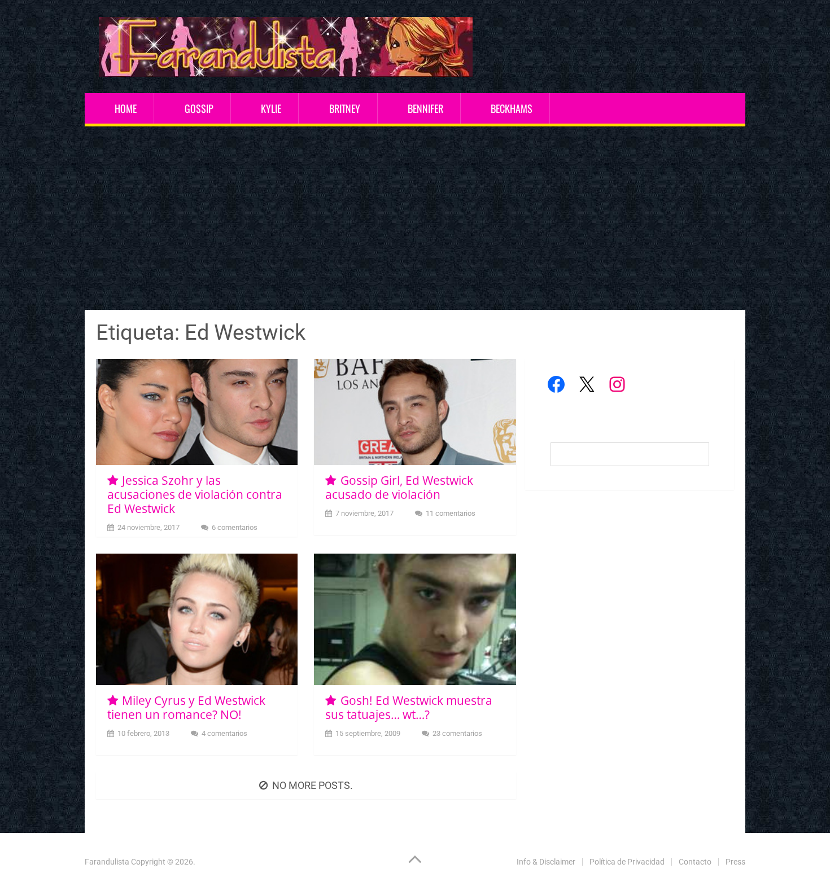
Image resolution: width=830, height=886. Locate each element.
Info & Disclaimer (546, 861)
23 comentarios (457, 733)
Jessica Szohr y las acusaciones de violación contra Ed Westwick (194, 494)
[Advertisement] (415, 220)
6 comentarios (234, 527)
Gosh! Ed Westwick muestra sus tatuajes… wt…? (408, 707)
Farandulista (107, 861)
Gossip (199, 108)
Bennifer (425, 108)
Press (735, 861)
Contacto (695, 861)
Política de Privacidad (627, 861)
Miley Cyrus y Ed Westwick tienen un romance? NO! (186, 707)
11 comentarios (450, 513)
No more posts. (312, 785)
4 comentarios (224, 733)
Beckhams (511, 108)
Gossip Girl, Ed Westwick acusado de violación (399, 487)
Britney (344, 108)
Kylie (271, 108)
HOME (126, 108)
